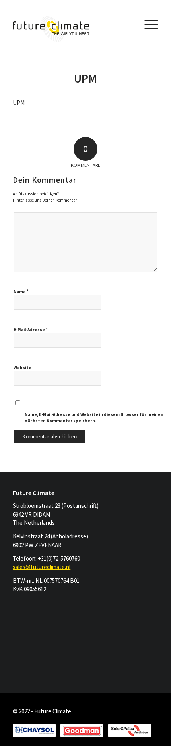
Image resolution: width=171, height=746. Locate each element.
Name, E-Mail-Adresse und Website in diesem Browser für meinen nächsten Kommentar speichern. (94, 418)
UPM (85, 78)
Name (21, 291)
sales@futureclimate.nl (41, 567)
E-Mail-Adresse (31, 329)
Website (22, 367)
